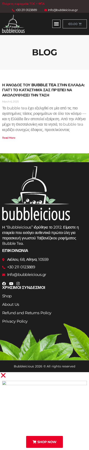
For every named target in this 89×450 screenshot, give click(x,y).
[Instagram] (18, 283)
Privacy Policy (14, 321)
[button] (56, 24)
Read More (8, 137)
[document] (44, 411)
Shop (7, 296)
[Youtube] (11, 283)
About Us (10, 304)
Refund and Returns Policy (26, 313)
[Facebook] (4, 283)
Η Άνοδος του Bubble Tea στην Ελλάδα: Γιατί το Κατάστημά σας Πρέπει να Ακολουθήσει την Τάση (43, 90)
